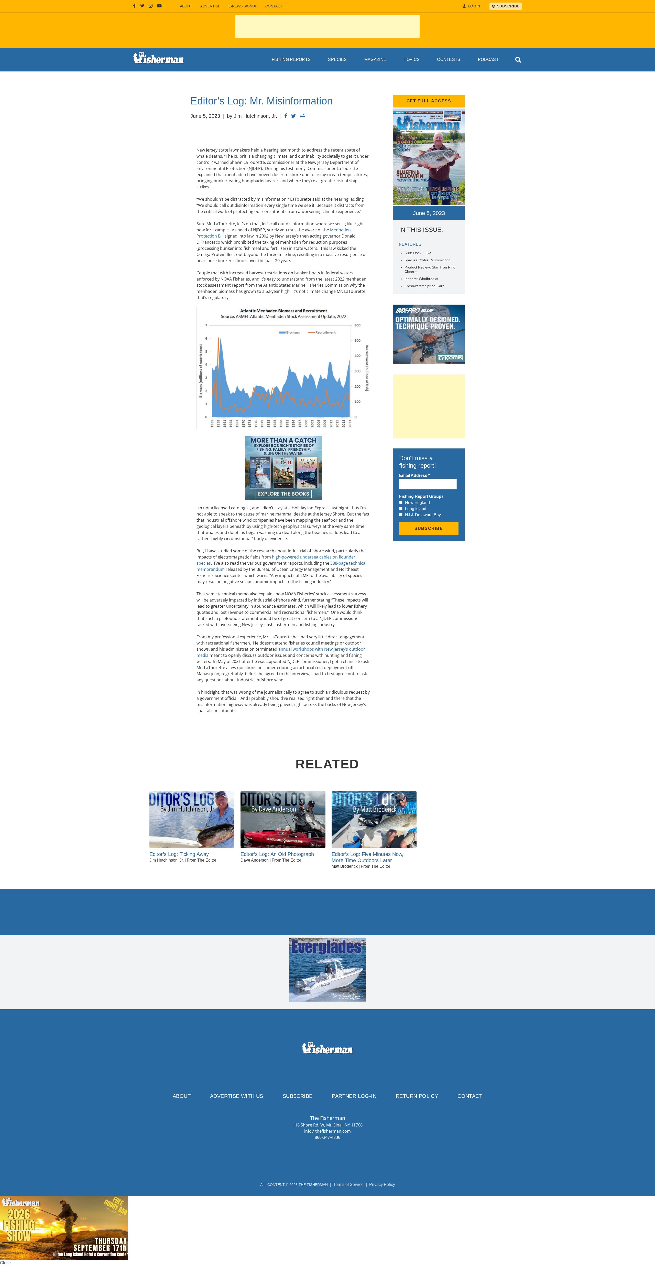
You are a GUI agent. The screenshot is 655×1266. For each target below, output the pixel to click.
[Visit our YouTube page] (159, 6)
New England (417, 502)
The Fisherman (158, 59)
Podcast (488, 59)
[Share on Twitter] (293, 116)
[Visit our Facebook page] (134, 6)
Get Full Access (429, 101)
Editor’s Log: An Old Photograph (277, 854)
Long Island (415, 509)
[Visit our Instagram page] (150, 6)
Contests (449, 59)
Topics (412, 59)
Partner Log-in (354, 1096)
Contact (273, 6)
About (186, 6)
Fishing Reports (291, 59)
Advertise (210, 6)
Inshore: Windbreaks (421, 279)
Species (337, 59)
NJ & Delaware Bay (423, 515)
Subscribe (298, 1096)
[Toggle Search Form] (518, 59)
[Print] (302, 116)
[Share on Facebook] (285, 116)
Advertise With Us (236, 1096)
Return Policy (417, 1096)
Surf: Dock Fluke (418, 253)
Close (5, 1263)
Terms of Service (348, 1184)
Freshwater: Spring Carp (424, 286)
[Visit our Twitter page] (142, 6)
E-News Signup (242, 6)
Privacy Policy (382, 1184)
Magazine (375, 59)
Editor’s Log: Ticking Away (179, 854)
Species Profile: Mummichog (428, 260)
